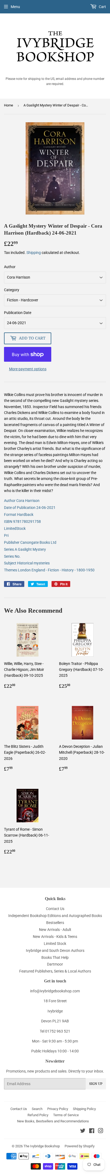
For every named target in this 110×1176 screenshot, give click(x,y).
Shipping (33, 252)
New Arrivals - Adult (55, 929)
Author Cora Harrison (22, 500)
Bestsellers (55, 922)
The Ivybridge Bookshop (41, 1146)
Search (37, 1109)
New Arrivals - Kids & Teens (55, 936)
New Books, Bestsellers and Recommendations (53, 1121)
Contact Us (55, 909)
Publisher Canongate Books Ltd (30, 542)
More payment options (27, 369)
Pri (6, 535)
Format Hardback (18, 514)
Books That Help (55, 957)
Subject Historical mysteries (27, 563)
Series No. (12, 556)
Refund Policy (38, 1115)
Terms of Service (66, 1115)
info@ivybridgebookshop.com (55, 991)
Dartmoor (55, 964)
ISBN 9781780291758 (22, 521)
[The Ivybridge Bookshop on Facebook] (92, 1131)
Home (8, 105)
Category (11, 290)
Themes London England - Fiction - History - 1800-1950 (49, 570)
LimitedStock (15, 528)
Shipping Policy (84, 1109)
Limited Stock (55, 943)
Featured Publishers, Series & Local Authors (55, 971)
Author (9, 267)
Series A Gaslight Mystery (25, 549)
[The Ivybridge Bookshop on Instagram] (100, 1131)
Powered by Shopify (80, 1146)
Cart (102, 7)
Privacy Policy (57, 1109)
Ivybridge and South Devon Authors (55, 950)
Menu (15, 7)
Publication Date (17, 312)
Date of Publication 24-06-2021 (30, 507)
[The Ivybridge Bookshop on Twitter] (82, 1131)
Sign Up (96, 1084)
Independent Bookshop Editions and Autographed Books (55, 916)
